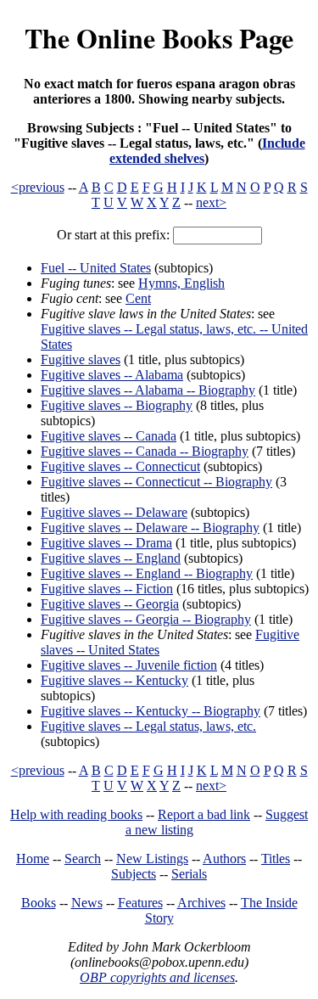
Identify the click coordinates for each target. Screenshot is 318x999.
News (87, 902)
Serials (189, 874)
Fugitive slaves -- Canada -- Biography (144, 451)
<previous (37, 187)
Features (140, 902)
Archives (201, 902)
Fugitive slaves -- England (111, 558)
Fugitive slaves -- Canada (108, 436)
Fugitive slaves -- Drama (106, 543)
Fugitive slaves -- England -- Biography (147, 573)
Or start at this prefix (111, 234)
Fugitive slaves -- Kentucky (114, 680)
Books (38, 902)
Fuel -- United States (96, 268)
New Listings (152, 858)
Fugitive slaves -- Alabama (112, 375)
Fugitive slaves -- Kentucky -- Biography (150, 711)
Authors (224, 858)
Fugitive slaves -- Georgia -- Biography (146, 619)
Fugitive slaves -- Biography (116, 405)
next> (211, 202)
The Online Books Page (159, 38)
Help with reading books (76, 814)
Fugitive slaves (80, 359)
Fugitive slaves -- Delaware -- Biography (150, 527)
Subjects (133, 874)
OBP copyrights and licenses (157, 977)
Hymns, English (181, 283)
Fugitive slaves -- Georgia (110, 604)
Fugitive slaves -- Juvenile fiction (129, 665)
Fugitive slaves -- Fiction (107, 588)
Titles (275, 858)
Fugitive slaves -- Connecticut (120, 466)
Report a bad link (204, 814)
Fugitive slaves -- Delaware (114, 512)
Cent (138, 298)
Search (82, 858)
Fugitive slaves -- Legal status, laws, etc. (148, 726)
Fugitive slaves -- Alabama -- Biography (148, 390)
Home (32, 858)
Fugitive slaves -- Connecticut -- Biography (156, 481)
